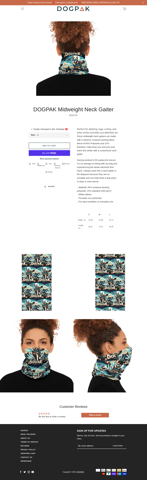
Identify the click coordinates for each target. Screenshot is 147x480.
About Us (25, 438)
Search (24, 430)
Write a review (95, 415)
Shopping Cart (28, 453)
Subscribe (118, 446)
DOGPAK (80, 472)
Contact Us (26, 457)
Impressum (26, 461)
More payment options (49, 158)
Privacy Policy (28, 450)
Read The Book (28, 434)
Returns (25, 446)
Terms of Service (29, 442)
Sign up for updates (91, 430)
